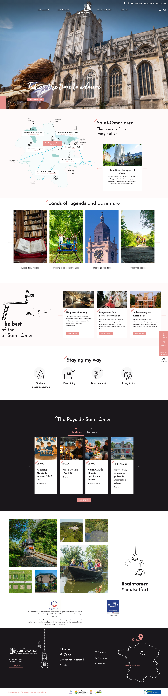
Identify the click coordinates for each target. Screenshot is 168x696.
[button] (164, 10)
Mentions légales (13, 692)
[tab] (76, 431)
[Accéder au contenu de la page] (84, 99)
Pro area (157, 3)
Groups (138, 3)
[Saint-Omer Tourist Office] (84, 10)
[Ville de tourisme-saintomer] (91, 692)
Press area (102, 658)
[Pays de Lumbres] (81, 692)
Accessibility (42, 692)
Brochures (102, 652)
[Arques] (98, 692)
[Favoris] (160, 9)
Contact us (16, 666)
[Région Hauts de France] (152, 692)
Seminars (147, 3)
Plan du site (25, 692)
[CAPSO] (71, 692)
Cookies (33, 692)
